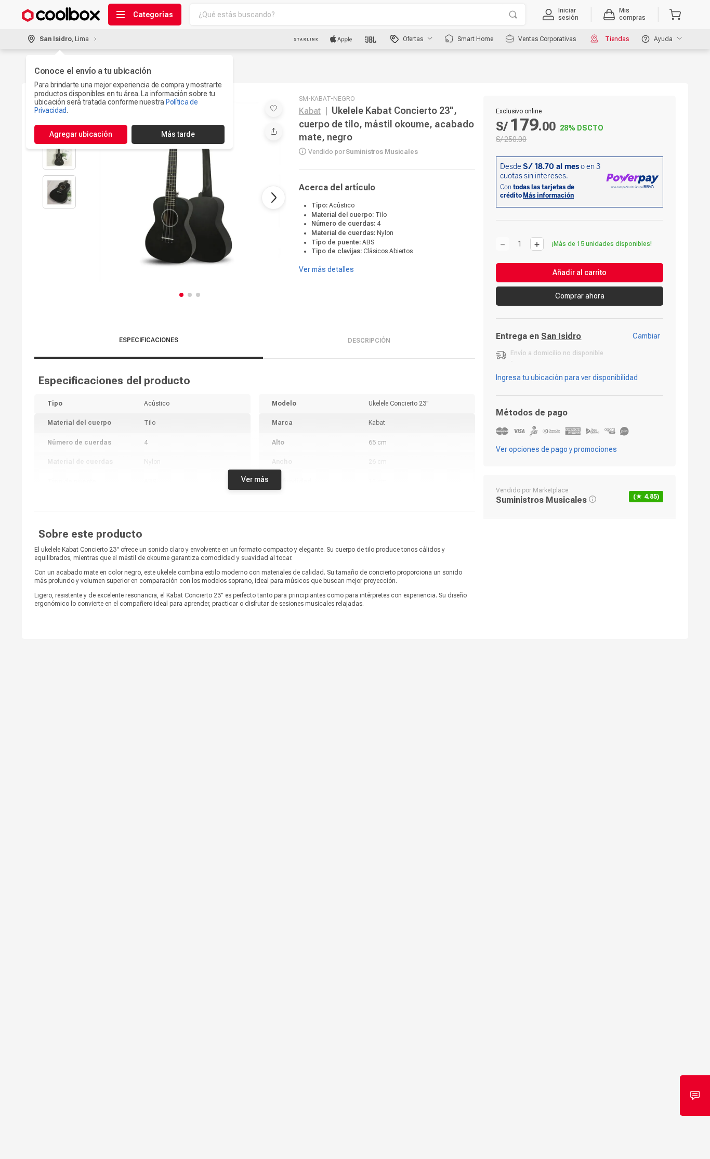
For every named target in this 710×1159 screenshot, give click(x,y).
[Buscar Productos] (513, 14)
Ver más (255, 479)
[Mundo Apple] (341, 39)
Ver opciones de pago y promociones (556, 449)
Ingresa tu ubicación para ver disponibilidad (567, 377)
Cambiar (646, 336)
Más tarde (178, 134)
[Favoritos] (273, 108)
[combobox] (358, 14)
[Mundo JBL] (371, 39)
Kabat (310, 111)
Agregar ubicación (80, 134)
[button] (560, 14)
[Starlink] (306, 39)
